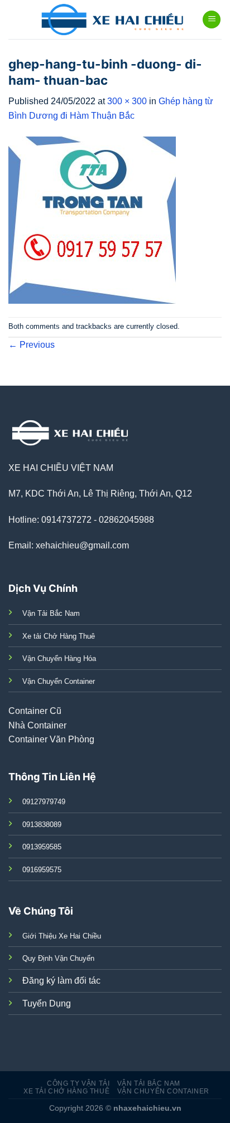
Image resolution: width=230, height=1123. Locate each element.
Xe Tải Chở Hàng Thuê (66, 1091)
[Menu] (212, 20)
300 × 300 (127, 101)
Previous (31, 344)
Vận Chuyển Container (163, 1091)
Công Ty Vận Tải (78, 1083)
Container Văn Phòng (51, 739)
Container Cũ (34, 711)
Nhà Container (37, 725)
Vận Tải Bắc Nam (148, 1083)
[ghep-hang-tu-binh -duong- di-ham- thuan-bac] (92, 219)
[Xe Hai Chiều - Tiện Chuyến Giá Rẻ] (115, 19)
